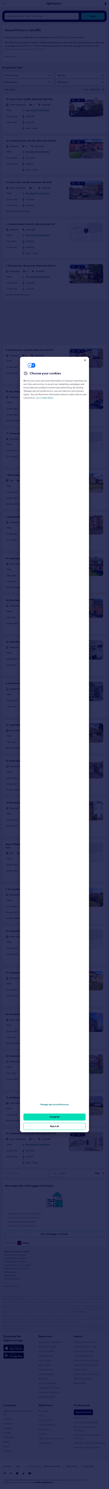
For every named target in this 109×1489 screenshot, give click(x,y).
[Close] (85, 360)
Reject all (54, 1126)
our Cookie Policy (44, 397)
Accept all (54, 1117)
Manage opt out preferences (54, 1104)
